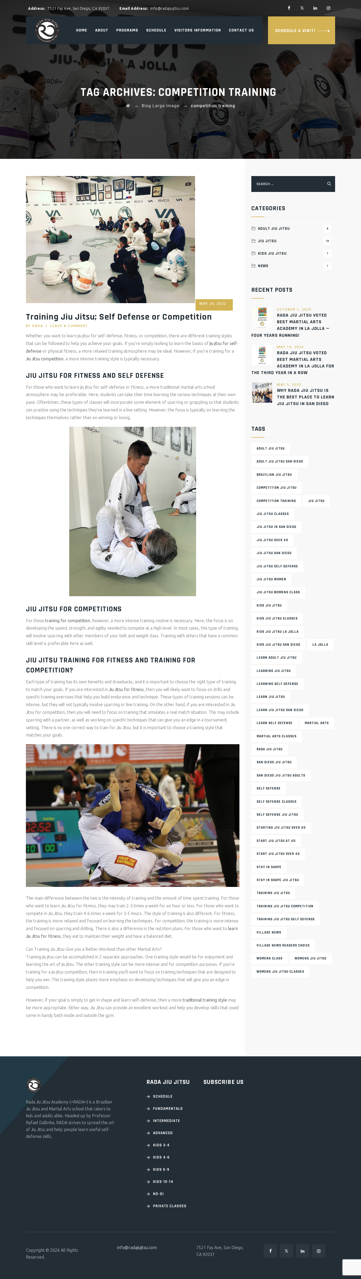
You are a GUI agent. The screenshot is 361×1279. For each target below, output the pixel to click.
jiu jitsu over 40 (272, 540)
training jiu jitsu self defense (286, 919)
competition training (276, 501)
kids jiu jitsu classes (277, 618)
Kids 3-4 (161, 1145)
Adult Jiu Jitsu (293, 228)
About (101, 30)
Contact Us (241, 30)
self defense (269, 788)
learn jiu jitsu (271, 697)
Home (81, 30)
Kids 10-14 (163, 1181)
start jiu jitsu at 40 (276, 841)
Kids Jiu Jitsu (293, 253)
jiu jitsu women (271, 579)
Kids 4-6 (161, 1157)
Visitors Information (197, 30)
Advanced (163, 1133)
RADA (37, 325)
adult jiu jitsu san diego (280, 461)
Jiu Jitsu (293, 241)
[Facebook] (288, 8)
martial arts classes (277, 736)
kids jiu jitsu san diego (278, 645)
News (293, 265)
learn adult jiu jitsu (277, 658)
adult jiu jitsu (271, 448)
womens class (270, 958)
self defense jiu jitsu (277, 815)
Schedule (156, 30)
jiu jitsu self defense (277, 566)
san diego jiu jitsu (274, 762)
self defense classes (277, 802)
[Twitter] (302, 8)
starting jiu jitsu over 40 (281, 827)
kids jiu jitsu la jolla (278, 632)
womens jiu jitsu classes (280, 972)
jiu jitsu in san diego (276, 527)
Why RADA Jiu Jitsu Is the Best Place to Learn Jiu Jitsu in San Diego (305, 397)
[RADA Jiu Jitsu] (47, 30)
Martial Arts (317, 723)
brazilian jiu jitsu (274, 475)
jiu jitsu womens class (278, 592)
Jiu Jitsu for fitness (126, 689)
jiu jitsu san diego (274, 553)
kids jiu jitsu (269, 605)
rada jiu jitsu (270, 749)
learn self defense (275, 723)
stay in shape (269, 867)
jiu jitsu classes (273, 514)
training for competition (67, 620)
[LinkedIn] (315, 8)
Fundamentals (168, 1108)
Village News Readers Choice (283, 945)
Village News (269, 932)
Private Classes (170, 1206)
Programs (127, 30)
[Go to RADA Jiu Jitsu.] (128, 106)
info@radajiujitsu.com (137, 1247)
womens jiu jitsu (310, 958)
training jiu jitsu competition (285, 906)
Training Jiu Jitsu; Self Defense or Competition (119, 317)
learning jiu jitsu (274, 671)
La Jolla (320, 645)
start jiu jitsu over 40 (278, 854)
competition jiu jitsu (277, 488)
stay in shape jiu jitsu (278, 880)
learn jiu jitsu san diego (280, 710)
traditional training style (205, 1000)
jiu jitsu (316, 501)
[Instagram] (328, 8)
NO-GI (158, 1193)
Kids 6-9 (161, 1169)
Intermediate (166, 1120)
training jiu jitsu (273, 893)
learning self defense (277, 684)
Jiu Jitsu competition (44, 358)
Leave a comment (69, 325)
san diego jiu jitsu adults (281, 775)
